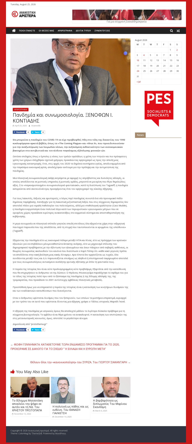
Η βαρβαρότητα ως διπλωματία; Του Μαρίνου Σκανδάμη (110, 404)
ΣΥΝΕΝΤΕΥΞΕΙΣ (102, 30)
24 (138, 71)
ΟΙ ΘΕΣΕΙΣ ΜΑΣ (46, 30)
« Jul (139, 81)
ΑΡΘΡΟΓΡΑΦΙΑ (65, 30)
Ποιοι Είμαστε (27, 30)
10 (138, 60)
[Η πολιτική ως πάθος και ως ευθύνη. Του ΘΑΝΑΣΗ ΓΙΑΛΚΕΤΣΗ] (63, 378)
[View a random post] (178, 30)
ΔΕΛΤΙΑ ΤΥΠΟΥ (83, 30)
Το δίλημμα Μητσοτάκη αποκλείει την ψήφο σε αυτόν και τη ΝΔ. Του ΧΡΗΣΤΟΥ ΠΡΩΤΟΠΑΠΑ (27, 405)
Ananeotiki (35, 125)
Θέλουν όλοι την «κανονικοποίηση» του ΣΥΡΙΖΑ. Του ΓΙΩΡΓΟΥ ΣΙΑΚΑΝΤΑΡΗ (80, 362)
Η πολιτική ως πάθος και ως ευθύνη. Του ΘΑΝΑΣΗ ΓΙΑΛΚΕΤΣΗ (70, 410)
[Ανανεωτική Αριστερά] (13, 30)
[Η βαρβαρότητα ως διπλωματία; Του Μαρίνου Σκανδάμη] (111, 378)
